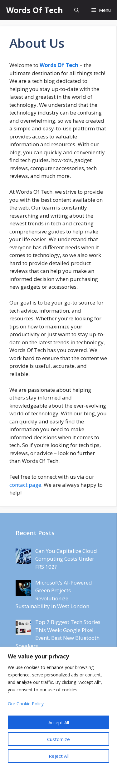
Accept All (58, 722)
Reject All (59, 756)
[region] (58, 707)
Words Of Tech (34, 10)
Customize (58, 739)
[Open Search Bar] (76, 10)
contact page (25, 484)
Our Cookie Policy (26, 704)
